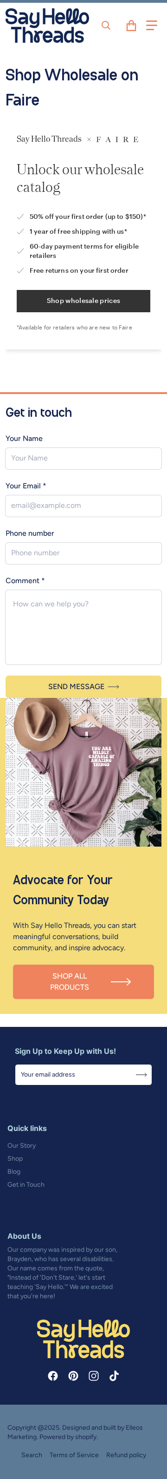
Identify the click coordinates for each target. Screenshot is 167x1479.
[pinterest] (73, 1375)
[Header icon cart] (131, 25)
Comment (25, 580)
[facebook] (53, 1375)
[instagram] (93, 1375)
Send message (76, 686)
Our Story (21, 1146)
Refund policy (126, 1455)
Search (31, 1455)
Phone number (30, 533)
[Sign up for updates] (141, 1074)
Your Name (24, 438)
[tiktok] (114, 1375)
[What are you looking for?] (106, 25)
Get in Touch (26, 1185)
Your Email (26, 485)
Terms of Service (74, 1455)
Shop (15, 1159)
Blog (13, 1172)
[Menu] (151, 25)
